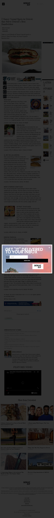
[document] (27, 259)
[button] (49, 247)
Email (8, 257)
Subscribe (27, 260)
